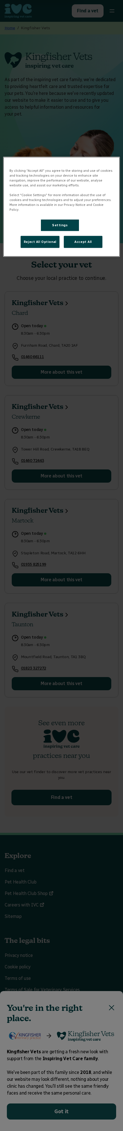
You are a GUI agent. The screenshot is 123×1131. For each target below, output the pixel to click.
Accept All (83, 242)
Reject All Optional (40, 242)
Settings (60, 225)
